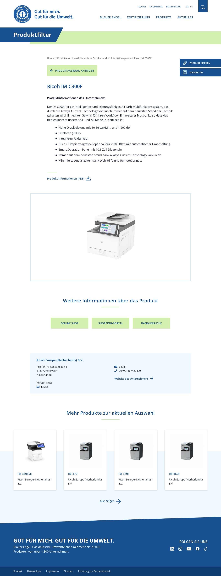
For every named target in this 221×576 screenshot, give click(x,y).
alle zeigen (107, 501)
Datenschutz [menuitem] (34, 571)
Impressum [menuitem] (52, 571)
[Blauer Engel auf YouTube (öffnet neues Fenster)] (189, 549)
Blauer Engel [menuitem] (110, 17)
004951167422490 (130, 371)
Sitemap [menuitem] (68, 571)
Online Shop (69, 323)
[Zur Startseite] (46, 14)
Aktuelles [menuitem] (185, 17)
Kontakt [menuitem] (17, 571)
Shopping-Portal (110, 323)
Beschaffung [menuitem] (173, 6)
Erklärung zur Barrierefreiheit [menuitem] (94, 571)
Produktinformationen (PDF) (65, 178)
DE (187, 6)
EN (191, 6)
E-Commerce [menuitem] (156, 6)
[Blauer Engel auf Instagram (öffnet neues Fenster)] (180, 549)
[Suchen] (203, 7)
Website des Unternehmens (131, 378)
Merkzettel (196, 72)
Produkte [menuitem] (163, 17)
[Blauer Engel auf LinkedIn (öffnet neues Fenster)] (172, 549)
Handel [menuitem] (142, 6)
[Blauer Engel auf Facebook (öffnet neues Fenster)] (197, 549)
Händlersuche (151, 323)
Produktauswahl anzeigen (74, 70)
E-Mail (44, 386)
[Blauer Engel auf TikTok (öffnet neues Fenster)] (206, 549)
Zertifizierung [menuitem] (138, 17)
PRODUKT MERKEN (199, 62)
